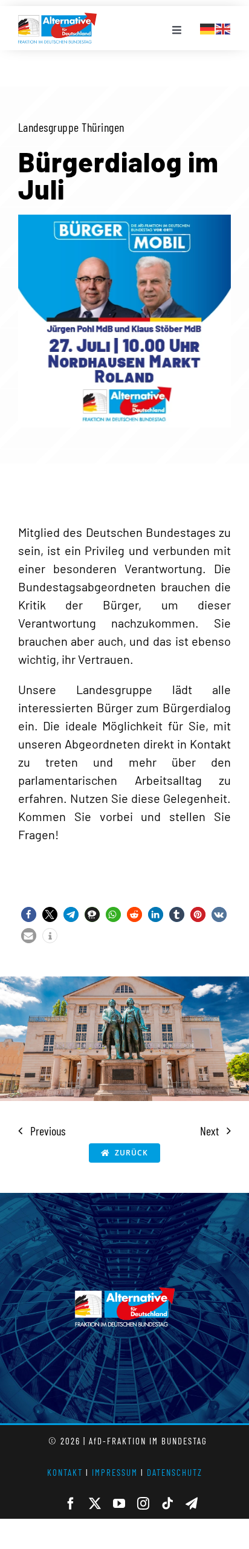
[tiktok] (167, 1504)
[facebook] (71, 1504)
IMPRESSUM (115, 1472)
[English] (223, 27)
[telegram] (192, 1504)
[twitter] (95, 1504)
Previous (47, 1130)
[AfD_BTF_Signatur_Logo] (57, 18)
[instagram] (143, 1504)
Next (209, 1130)
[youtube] (119, 1504)
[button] (28, 914)
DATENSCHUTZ (174, 1472)
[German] (208, 27)
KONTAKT (65, 1472)
